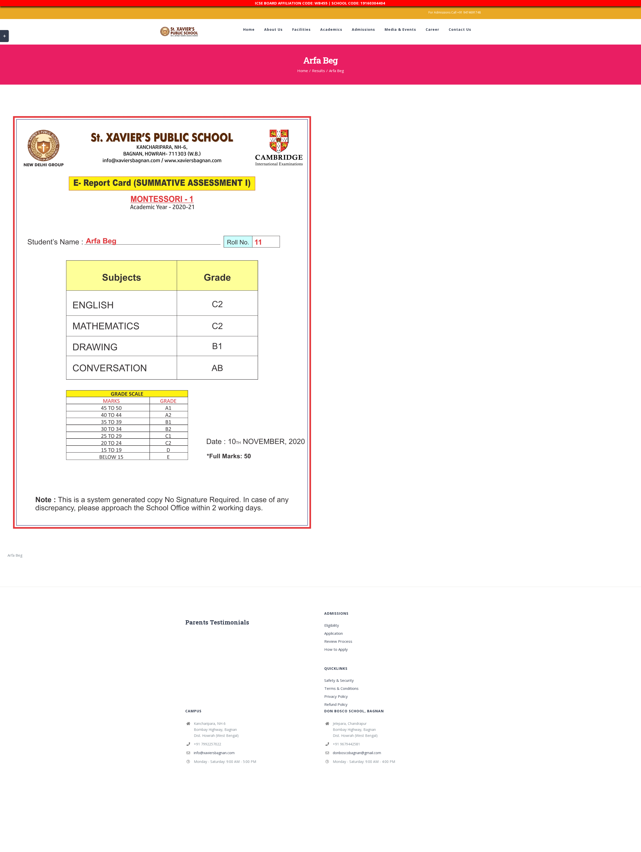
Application (333, 633)
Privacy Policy (336, 696)
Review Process (338, 641)
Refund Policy (336, 704)
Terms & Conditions (341, 688)
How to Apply (336, 649)
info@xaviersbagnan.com (214, 752)
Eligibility (331, 625)
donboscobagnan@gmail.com (357, 752)
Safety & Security (339, 680)
